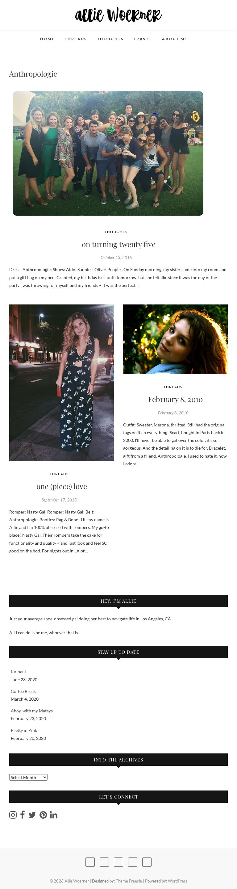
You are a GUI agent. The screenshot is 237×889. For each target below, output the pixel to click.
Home (47, 38)
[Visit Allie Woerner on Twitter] (32, 816)
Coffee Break (23, 691)
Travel (143, 38)
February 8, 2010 (175, 399)
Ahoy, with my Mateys (32, 710)
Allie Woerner (31, 35)
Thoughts (110, 38)
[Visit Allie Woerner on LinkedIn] (53, 816)
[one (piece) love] (61, 382)
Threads (76, 38)
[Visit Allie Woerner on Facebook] (22, 816)
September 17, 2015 (59, 499)
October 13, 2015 (116, 257)
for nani (18, 671)
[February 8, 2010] (175, 339)
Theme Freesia (129, 881)
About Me (174, 38)
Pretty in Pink (24, 730)
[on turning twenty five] (118, 153)
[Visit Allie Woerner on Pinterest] (43, 816)
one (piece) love (61, 486)
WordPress (178, 881)
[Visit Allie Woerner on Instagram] (13, 816)
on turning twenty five (119, 244)
